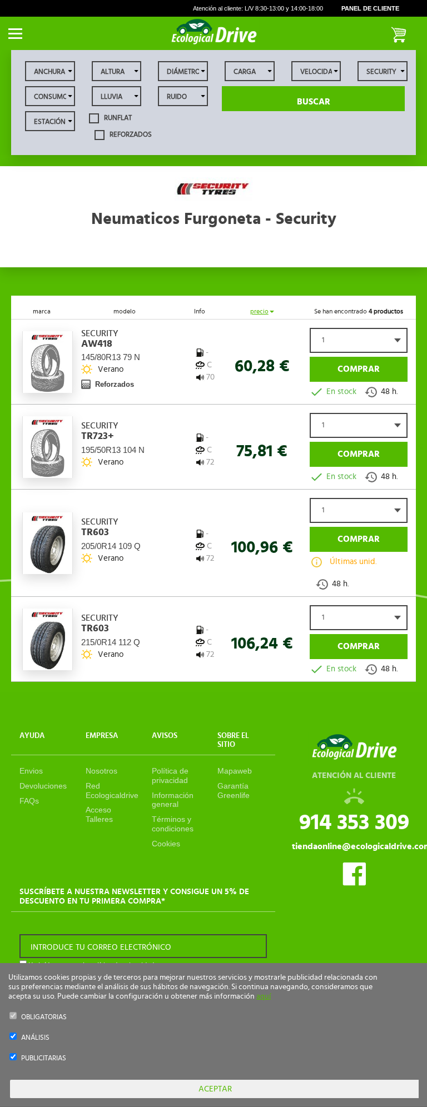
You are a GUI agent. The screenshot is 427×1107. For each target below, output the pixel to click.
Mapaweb (234, 770)
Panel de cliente (370, 8)
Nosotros (101, 770)
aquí (263, 996)
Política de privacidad (170, 775)
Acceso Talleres (99, 814)
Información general (172, 800)
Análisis (35, 1037)
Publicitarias (43, 1058)
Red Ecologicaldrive (112, 790)
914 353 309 (354, 822)
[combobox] (359, 340)
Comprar (358, 369)
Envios (31, 770)
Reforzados (130, 134)
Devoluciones (43, 785)
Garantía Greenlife (233, 790)
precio (259, 311)
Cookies (166, 843)
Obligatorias (44, 1017)
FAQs (29, 800)
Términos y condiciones (172, 824)
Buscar (313, 101)
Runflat (117, 118)
